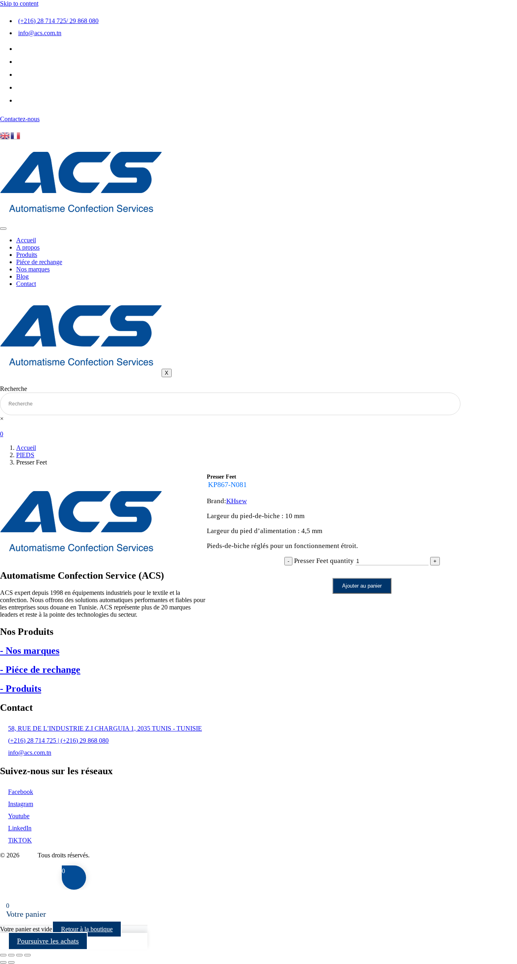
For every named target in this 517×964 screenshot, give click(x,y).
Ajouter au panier (362, 586)
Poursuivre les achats (48, 941)
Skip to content (19, 3)
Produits (26, 254)
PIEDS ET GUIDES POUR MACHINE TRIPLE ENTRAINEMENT (338, 493)
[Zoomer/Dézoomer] (3, 955)
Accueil (26, 240)
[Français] (16, 135)
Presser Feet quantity (324, 561)
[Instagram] (22, 76)
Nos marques (33, 269)
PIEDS (25, 455)
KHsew (236, 501)
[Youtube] (22, 63)
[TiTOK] (22, 102)
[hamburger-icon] (3, 228)
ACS (29, 855)
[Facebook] (22, 50)
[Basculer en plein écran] (11, 955)
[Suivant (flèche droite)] (11, 962)
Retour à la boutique (87, 929)
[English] (5, 135)
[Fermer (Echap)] (27, 955)
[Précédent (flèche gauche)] (3, 962)
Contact (26, 283)
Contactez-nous (20, 119)
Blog (22, 276)
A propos (28, 247)
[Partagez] (19, 955)
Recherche (13, 388)
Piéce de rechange (39, 261)
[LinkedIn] (22, 89)
